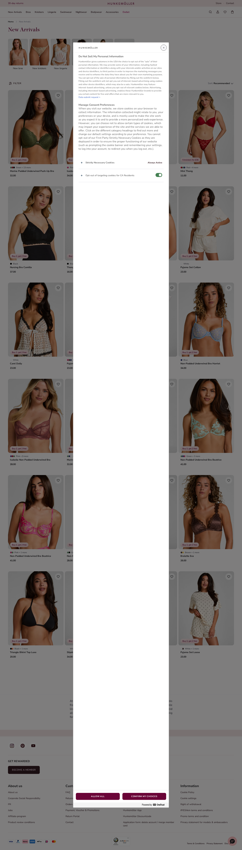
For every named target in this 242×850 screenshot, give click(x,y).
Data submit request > (89, 97)
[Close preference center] (163, 47)
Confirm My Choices (144, 796)
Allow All (98, 796)
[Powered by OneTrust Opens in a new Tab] (154, 805)
